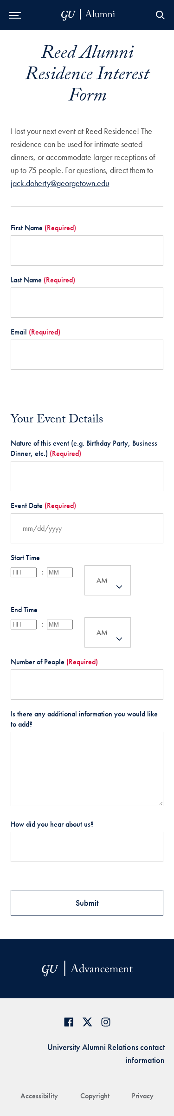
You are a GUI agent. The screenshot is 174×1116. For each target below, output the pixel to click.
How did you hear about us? (52, 824)
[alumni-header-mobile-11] (88, 15)
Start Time (25, 557)
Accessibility (39, 1096)
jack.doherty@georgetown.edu (60, 183)
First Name (43, 228)
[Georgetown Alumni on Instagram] (106, 1022)
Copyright (95, 1096)
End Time (24, 610)
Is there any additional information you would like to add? (84, 719)
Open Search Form (160, 15)
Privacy (143, 1096)
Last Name (43, 280)
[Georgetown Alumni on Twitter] (87, 1022)
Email (35, 332)
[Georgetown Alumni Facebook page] (69, 1022)
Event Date (43, 505)
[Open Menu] (15, 15)
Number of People (54, 662)
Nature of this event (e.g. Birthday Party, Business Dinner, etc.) (84, 448)
